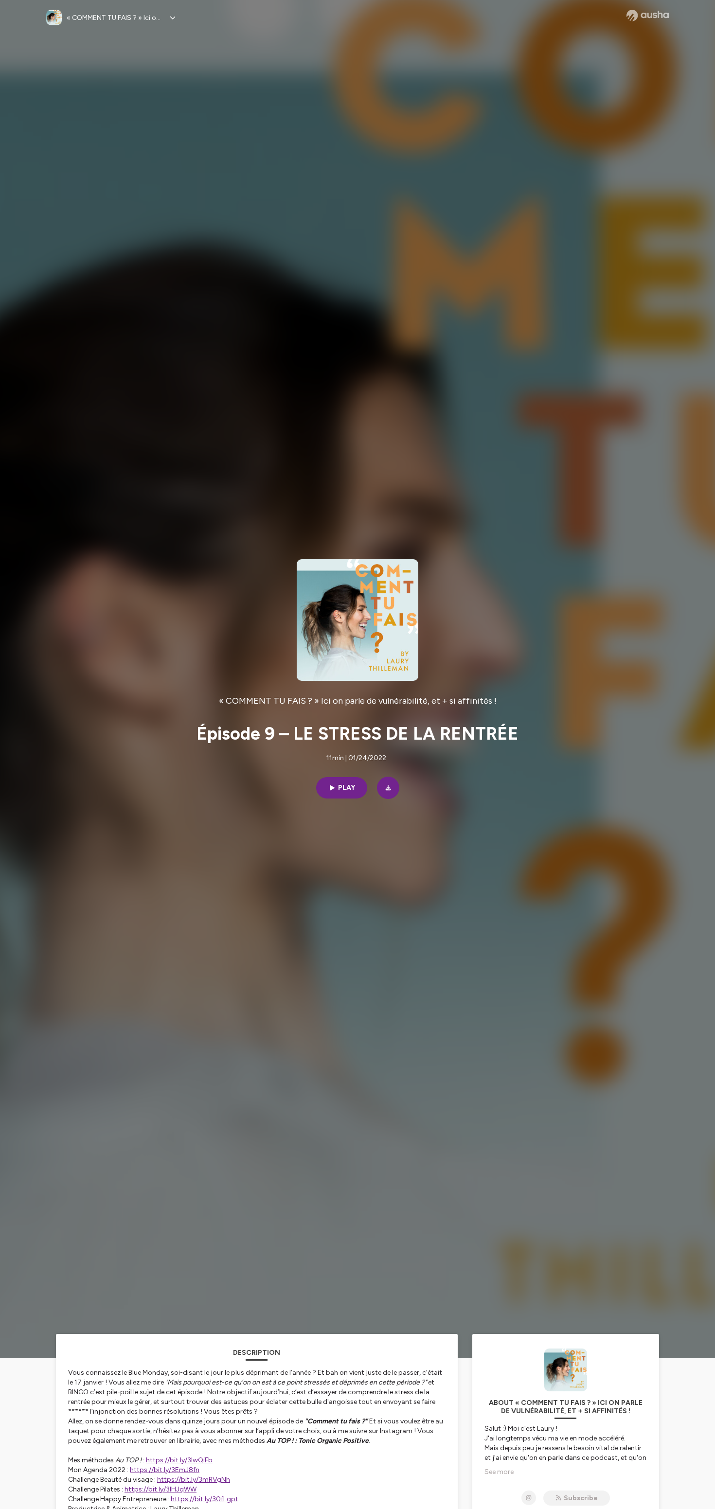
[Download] (388, 788)
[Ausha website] (647, 15)
